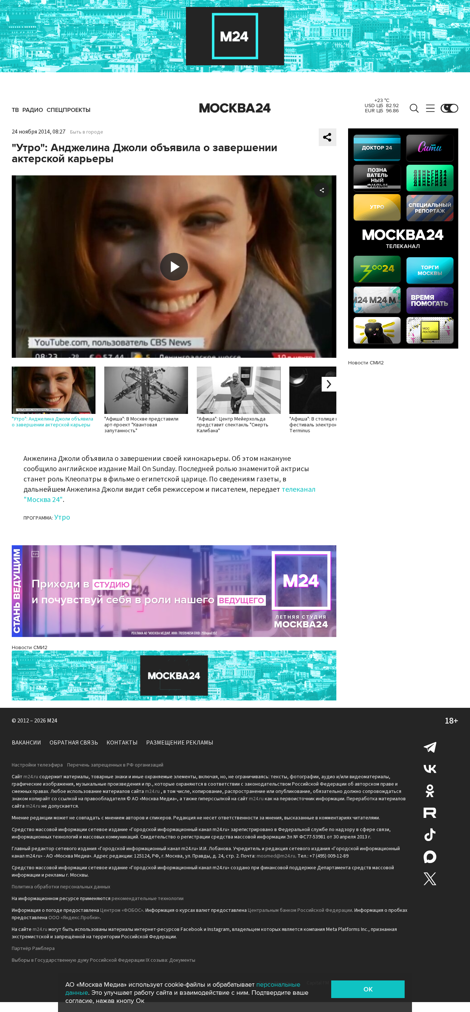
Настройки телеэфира (37, 765)
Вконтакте (430, 768)
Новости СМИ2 (29, 647)
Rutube (430, 812)
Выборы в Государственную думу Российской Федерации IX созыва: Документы (103, 960)
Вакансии (26, 743)
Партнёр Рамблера (33, 948)
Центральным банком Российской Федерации (300, 910)
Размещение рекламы (179, 743)
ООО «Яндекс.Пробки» (74, 917)
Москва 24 (235, 108)
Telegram (430, 746)
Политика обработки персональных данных (61, 887)
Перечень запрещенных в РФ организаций (115, 765)
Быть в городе (86, 132)
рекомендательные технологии (148, 898)
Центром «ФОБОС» (121, 910)
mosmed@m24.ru (276, 856)
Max (430, 856)
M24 (52, 721)
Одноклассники (430, 790)
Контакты (122, 743)
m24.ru (31, 776)
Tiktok (430, 834)
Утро (62, 517)
